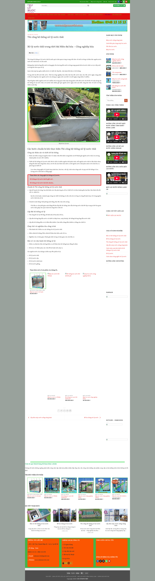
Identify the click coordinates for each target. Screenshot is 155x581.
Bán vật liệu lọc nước (95, 14)
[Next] (99, 338)
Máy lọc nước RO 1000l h (119, 496)
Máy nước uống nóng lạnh (114, 40)
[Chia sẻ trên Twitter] (61, 410)
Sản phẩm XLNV (117, 14)
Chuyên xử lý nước (32, 34)
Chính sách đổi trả (103, 576)
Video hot (31, 18)
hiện (36, 53)
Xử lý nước (109, 253)
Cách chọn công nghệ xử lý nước (116, 256)
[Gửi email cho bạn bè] (64, 410)
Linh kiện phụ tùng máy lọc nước (116, 43)
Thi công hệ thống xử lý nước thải (116, 242)
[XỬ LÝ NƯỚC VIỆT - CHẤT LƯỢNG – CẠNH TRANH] (33, 8)
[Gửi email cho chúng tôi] (121, 1)
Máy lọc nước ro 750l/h (54, 397)
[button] (119, 5)
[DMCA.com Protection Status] (67, 563)
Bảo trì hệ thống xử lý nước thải (116, 235)
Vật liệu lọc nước (111, 46)
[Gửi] (88, 5)
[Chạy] (108, 119)
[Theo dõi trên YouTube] (126, 1)
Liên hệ (105, 1)
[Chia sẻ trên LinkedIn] (70, 410)
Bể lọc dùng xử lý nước (91, 417)
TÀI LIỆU (107, 14)
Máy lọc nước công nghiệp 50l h (90, 397)
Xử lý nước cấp (112, 1)
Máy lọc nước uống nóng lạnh (87, 576)
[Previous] (30, 338)
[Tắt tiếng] (123, 119)
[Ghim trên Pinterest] (67, 410)
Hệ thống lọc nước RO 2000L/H (71, 397)
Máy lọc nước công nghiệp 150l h (102, 496)
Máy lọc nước (110, 49)
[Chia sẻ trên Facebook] (58, 410)
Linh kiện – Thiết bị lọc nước (76, 14)
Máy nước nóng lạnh (96, 1)
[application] (117, 114)
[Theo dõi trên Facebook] (118, 1)
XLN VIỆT (48, 576)
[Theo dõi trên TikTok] (100, 561)
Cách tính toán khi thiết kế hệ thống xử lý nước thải (115, 249)
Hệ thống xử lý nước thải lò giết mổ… (41, 179)
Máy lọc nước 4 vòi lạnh (36, 292)
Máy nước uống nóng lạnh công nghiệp (52, 14)
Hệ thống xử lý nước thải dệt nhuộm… (42, 183)
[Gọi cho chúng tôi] (124, 1)
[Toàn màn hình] (126, 119)
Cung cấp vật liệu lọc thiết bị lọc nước (64, 576)
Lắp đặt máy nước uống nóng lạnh (41, 417)
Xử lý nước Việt (84, 1)
